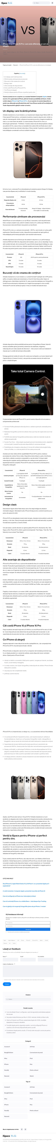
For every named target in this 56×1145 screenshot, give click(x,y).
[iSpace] (6, 2)
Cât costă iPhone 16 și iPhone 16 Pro (15, 88)
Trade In (5, 54)
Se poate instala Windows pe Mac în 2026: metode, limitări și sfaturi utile (27, 1017)
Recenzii (48, 52)
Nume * (5, 956)
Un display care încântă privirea (13, 77)
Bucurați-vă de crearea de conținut (14, 81)
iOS (18, 52)
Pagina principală (7, 65)
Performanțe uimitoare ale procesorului (15, 79)
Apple (4, 52)
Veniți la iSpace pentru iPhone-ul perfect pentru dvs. (19, 92)
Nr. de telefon (41, 956)
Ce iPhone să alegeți (10, 90)
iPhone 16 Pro (33, 52)
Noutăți (43, 52)
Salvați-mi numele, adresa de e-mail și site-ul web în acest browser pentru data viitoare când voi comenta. (24, 979)
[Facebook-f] (21, 1129)
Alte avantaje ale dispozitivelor (13, 85)
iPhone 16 (26, 52)
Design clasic (8, 83)
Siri (52, 52)
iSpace (39, 52)
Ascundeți (22, 73)
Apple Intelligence (11, 52)
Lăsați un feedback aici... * (9, 964)
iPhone (21, 52)
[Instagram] (25, 1129)
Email (21, 956)
